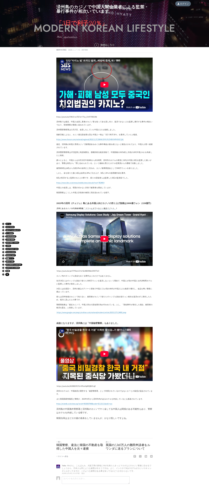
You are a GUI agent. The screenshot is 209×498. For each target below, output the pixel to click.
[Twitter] (140, 456)
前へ (59, 442)
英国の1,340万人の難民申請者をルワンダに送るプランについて (128, 446)
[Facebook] (135, 456)
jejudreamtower (70, 36)
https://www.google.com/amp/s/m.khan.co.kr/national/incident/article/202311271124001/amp (91, 312)
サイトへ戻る (63, 456)
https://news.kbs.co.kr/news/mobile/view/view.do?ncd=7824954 (80, 183)
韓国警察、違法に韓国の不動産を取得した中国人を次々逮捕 (79, 446)
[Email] (151, 456)
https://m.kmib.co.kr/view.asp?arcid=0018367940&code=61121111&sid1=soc (84, 404)
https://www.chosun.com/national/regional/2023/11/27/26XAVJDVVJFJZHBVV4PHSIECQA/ (90, 139)
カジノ (100, 208)
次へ (107, 442)
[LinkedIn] (146, 456)
